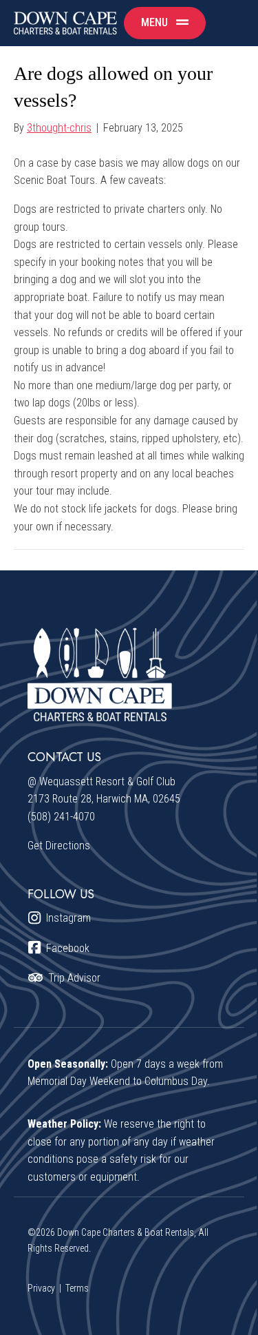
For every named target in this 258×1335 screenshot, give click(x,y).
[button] (165, 23)
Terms (77, 1288)
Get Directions (59, 845)
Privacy (41, 1288)
